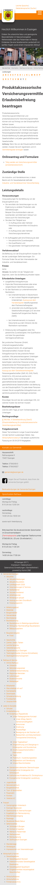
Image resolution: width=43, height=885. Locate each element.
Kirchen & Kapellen (16, 829)
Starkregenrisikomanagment (17, 656)
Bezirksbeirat (11, 618)
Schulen (9, 709)
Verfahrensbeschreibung (18, 671)
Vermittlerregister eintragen (12, 150)
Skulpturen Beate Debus (15, 821)
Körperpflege (21, 730)
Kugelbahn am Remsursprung (18, 813)
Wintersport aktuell (16, 598)
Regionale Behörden (17, 673)
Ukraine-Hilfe (11, 702)
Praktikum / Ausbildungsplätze (25, 758)
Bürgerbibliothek (12, 788)
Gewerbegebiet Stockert (18, 859)
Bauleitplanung (12, 621)
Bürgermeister (11, 613)
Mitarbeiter (10, 686)
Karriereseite (11, 691)
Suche (33, 8)
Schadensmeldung (13, 696)
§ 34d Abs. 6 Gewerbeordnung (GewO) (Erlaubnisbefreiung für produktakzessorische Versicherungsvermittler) (19, 422)
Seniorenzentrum (13, 785)
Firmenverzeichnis (13, 882)
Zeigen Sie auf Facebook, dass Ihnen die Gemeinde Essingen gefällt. (23, 480)
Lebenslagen (14, 676)
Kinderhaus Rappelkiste (18, 714)
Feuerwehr (10, 793)
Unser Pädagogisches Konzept (24, 716)
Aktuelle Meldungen (17, 579)
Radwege (10, 818)
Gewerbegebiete (12, 856)
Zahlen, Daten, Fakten (14, 643)
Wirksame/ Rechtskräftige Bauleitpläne (24, 626)
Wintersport (10, 847)
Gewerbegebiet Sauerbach (19, 867)
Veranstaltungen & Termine (20, 587)
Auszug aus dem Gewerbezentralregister (17, 371)
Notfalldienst (14, 590)
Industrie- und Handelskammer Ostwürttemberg (20, 183)
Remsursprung (15, 837)
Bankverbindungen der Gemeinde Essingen (18, 489)
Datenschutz (26, 565)
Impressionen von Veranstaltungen (19, 849)
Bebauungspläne (16, 628)
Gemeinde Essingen (11, 574)
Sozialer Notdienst (16, 592)
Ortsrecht (13, 665)
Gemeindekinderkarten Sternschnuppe (24, 767)
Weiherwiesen (14, 834)
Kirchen (9, 796)
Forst (11, 636)
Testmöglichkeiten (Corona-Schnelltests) (22, 653)
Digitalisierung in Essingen (16, 650)
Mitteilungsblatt (12, 607)
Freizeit (6, 803)
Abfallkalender (15, 595)
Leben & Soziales (9, 706)
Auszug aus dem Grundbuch (20, 600)
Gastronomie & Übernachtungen (18, 811)
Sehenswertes (11, 824)
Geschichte (10, 640)
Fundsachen (11, 699)
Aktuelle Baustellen (16, 582)
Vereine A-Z (10, 798)
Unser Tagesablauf (20, 742)
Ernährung (20, 727)
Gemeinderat (11, 615)
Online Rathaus (12, 663)
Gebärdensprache (22, 8)
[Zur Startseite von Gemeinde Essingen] (8, 17)
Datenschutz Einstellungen (14, 568)
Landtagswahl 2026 (17, 585)
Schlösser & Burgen (16, 826)
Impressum (15, 565)
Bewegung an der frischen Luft (27, 732)
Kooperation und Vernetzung (24, 760)
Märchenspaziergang (14, 816)
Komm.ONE (26, 570)
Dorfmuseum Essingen (18, 840)
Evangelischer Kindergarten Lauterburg (24, 778)
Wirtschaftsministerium (11, 438)
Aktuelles (9, 577)
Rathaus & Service (26, 68)
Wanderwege (11, 844)
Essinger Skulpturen (14, 808)
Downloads (10, 694)
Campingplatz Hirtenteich (16, 805)
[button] (39, 13)
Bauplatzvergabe (13, 633)
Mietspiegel (13, 681)
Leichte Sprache (22, 6)
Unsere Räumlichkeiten (22, 763)
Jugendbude (11, 782)
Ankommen (20, 724)
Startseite (14, 68)
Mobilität (9, 610)
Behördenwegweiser (17, 668)
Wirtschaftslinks (12, 879)
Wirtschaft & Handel (11, 854)
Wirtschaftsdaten (13, 877)
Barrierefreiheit (32, 568)
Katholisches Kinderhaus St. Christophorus (26, 775)
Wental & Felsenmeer (17, 832)
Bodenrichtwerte (15, 679)
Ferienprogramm (15, 603)
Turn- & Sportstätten (14, 790)
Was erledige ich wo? (14, 688)
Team (15, 755)
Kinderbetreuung (12, 711)
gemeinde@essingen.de (14, 472)
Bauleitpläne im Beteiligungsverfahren (24, 623)
